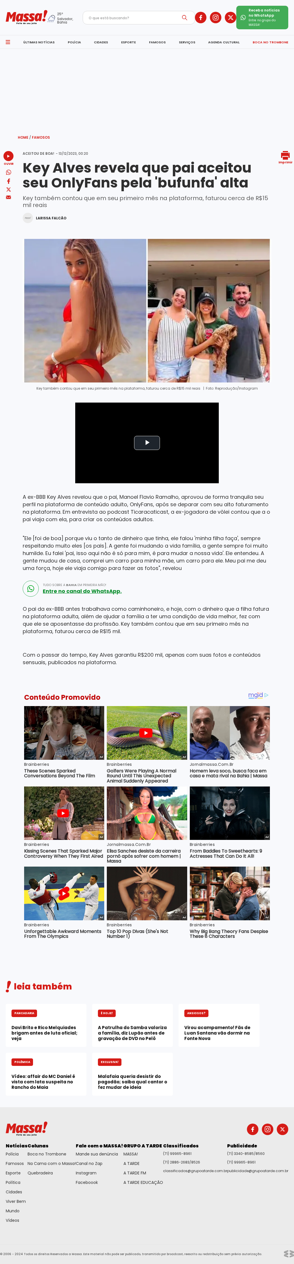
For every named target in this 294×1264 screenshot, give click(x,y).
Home (24, 137)
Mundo (13, 1211)
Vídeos (12, 1220)
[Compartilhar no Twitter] (8, 190)
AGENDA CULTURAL (223, 42)
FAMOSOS (157, 42)
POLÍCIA (74, 42)
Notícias (17, 1146)
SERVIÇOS (187, 42)
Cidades (14, 1192)
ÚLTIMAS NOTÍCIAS (39, 42)
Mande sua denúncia (97, 1154)
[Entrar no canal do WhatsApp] (31, 589)
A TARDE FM (134, 1173)
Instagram (86, 1173)
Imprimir (285, 162)
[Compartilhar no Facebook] (8, 182)
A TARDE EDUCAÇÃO (143, 1182)
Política (13, 1182)
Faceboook (87, 1182)
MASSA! (130, 1154)
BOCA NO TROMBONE (270, 42)
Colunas (38, 1146)
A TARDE (131, 1163)
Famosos (41, 137)
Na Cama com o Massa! (52, 1163)
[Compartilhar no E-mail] (8, 197)
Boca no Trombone (47, 1154)
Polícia (12, 1154)
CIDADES (101, 42)
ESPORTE (128, 42)
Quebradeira (40, 1173)
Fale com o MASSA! (99, 1146)
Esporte (13, 1173)
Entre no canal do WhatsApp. (82, 591)
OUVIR (8, 163)
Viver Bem (16, 1201)
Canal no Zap (89, 1163)
